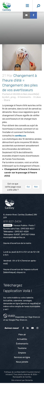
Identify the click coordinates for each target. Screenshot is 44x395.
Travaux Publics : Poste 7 (24, 225)
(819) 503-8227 (27, 229)
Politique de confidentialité (15, 372)
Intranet (9, 374)
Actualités (22, 339)
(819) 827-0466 (28, 234)
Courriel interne (33, 372)
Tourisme (22, 348)
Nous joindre (22, 362)
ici (24, 272)
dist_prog (10, 97)
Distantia (29, 380)
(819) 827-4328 (22, 231)
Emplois (22, 352)
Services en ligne (22, 357)
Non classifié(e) (31, 94)
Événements (22, 343)
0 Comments (24, 97)
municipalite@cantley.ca (14, 237)
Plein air (22, 334)
